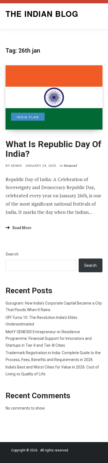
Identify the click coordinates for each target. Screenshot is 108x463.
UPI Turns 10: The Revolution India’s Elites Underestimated (41, 321)
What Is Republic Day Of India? (53, 149)
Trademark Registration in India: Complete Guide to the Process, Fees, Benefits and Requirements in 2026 (53, 356)
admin (16, 165)
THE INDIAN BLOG (42, 13)
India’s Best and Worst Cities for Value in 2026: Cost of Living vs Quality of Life (52, 370)
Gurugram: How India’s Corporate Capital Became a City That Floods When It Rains (54, 306)
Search (12, 254)
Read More (21, 227)
